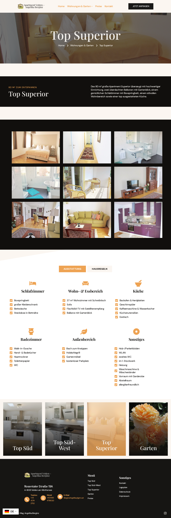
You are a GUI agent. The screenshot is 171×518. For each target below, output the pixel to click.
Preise (98, 6)
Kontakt (109, 6)
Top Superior (93, 489)
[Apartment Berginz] (31, 6)
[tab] (72, 269)
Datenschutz (124, 491)
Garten (91, 494)
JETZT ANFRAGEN (141, 6)
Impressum (124, 496)
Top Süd (91, 481)
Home (61, 6)
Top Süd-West (94, 485)
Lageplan (123, 487)
